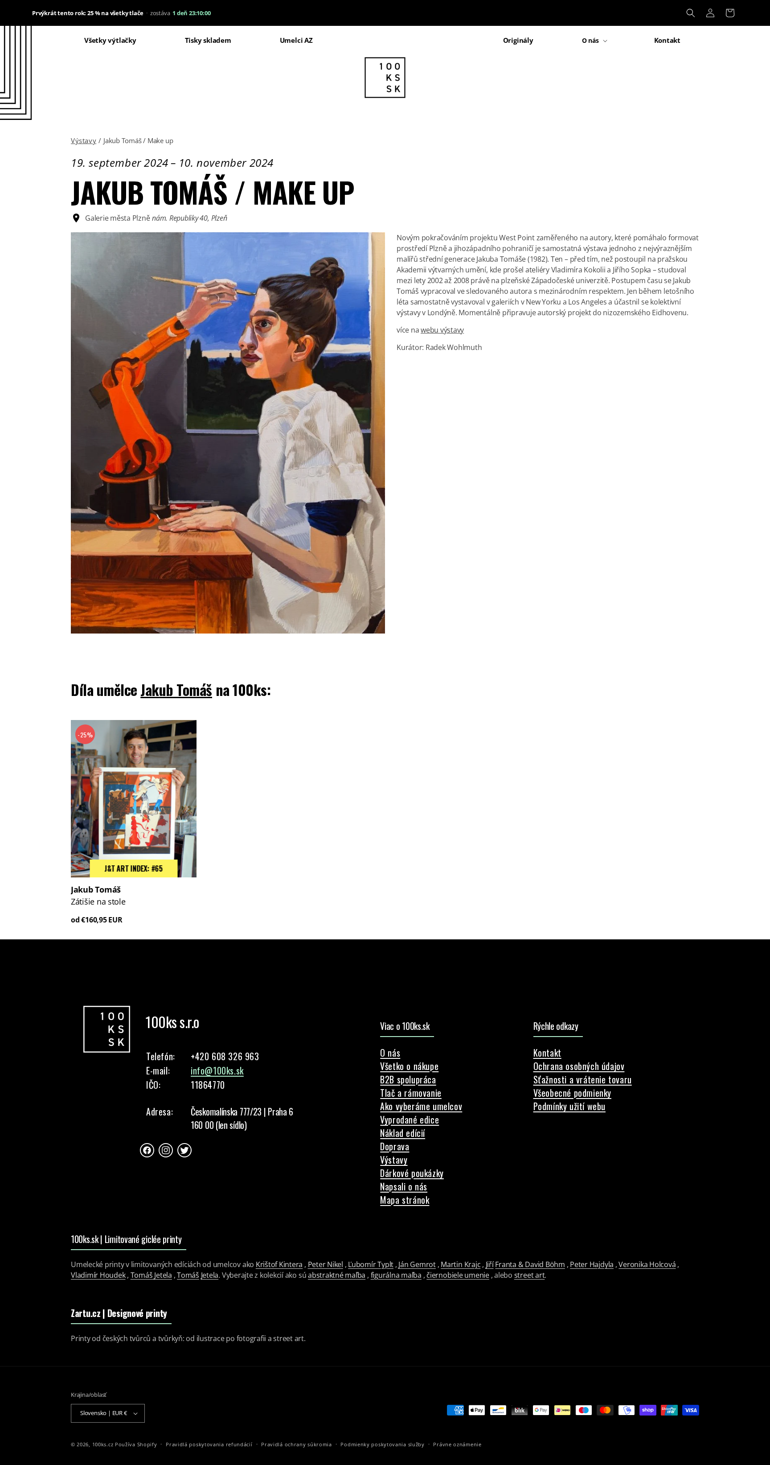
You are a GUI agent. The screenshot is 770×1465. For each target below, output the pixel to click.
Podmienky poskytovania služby (382, 1444)
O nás (390, 1052)
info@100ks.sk (217, 1070)
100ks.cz (103, 1444)
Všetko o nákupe (409, 1066)
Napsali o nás (403, 1186)
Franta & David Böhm (530, 1264)
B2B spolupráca (408, 1079)
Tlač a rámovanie (411, 1092)
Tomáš (188, 1275)
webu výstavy (442, 330)
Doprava (394, 1146)
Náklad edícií (402, 1133)
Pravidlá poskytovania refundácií (209, 1444)
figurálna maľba (396, 1275)
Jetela (210, 1275)
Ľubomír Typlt (370, 1264)
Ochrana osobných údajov (579, 1066)
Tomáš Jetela (151, 1275)
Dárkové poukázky (412, 1173)
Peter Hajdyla (592, 1264)
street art (529, 1275)
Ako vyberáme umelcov (421, 1106)
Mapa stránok (404, 1199)
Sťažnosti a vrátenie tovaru (582, 1079)
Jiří (490, 1264)
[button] (690, 13)
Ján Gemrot (417, 1264)
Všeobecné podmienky (572, 1092)
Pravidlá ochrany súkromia (296, 1444)
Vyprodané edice (409, 1119)
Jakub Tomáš (176, 689)
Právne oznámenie (457, 1444)
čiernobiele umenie (457, 1275)
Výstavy (83, 140)
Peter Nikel (325, 1264)
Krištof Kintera (279, 1264)
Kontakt (547, 1052)
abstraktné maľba (336, 1275)
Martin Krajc (460, 1264)
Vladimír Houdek (98, 1275)
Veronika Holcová (647, 1264)
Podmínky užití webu (569, 1106)
